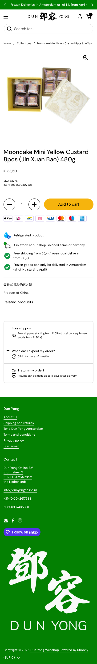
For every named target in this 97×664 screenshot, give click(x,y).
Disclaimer (11, 446)
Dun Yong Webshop (44, 650)
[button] (9, 204)
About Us (10, 417)
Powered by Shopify (74, 650)
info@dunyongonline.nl (20, 490)
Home (7, 43)
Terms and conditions (19, 435)
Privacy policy (14, 440)
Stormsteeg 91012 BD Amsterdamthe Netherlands (18, 476)
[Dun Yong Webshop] (48, 16)
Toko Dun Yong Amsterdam (23, 429)
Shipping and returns (19, 423)
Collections (24, 43)
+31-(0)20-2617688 (17, 499)
